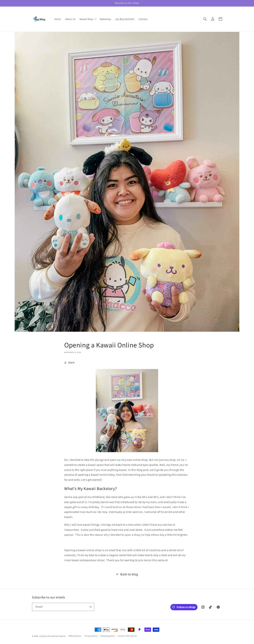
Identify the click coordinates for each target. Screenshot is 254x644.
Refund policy (75, 636)
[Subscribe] (90, 607)
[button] (88, 19)
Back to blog (129, 574)
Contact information (127, 636)
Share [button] (71, 362)
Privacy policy (90, 636)
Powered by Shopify (56, 636)
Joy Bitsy (43, 636)
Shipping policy (108, 636)
